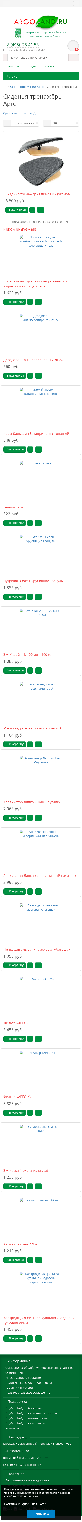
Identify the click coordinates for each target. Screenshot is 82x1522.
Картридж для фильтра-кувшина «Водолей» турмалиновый (38, 1320)
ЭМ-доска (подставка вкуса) (25, 1170)
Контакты (14, 66)
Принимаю (41, 1514)
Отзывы (49, 66)
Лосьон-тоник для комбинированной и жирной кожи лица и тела (35, 283)
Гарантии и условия (19, 1388)
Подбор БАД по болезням (23, 1408)
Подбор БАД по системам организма (31, 1413)
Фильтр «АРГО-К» (17, 1096)
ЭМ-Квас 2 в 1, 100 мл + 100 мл (27, 654)
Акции (32, 66)
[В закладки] (32, 210)
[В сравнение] (40, 210)
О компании (14, 1373)
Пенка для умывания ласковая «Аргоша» (36, 949)
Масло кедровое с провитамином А (32, 728)
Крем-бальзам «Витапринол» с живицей (36, 433)
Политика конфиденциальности (28, 1383)
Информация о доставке (23, 1378)
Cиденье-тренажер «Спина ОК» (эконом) (38, 194)
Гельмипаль (13, 507)
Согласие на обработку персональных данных (39, 1368)
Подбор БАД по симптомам (25, 1423)
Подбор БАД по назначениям (26, 1418)
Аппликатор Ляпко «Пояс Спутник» (31, 802)
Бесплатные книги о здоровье (27, 1480)
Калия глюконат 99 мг (21, 1244)
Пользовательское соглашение (27, 1393)
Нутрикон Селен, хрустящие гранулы (33, 581)
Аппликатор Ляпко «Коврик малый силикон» (39, 875)
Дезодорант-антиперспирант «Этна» (33, 359)
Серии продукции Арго (27, 87)
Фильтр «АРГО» (15, 1023)
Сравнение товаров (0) (19, 113)
